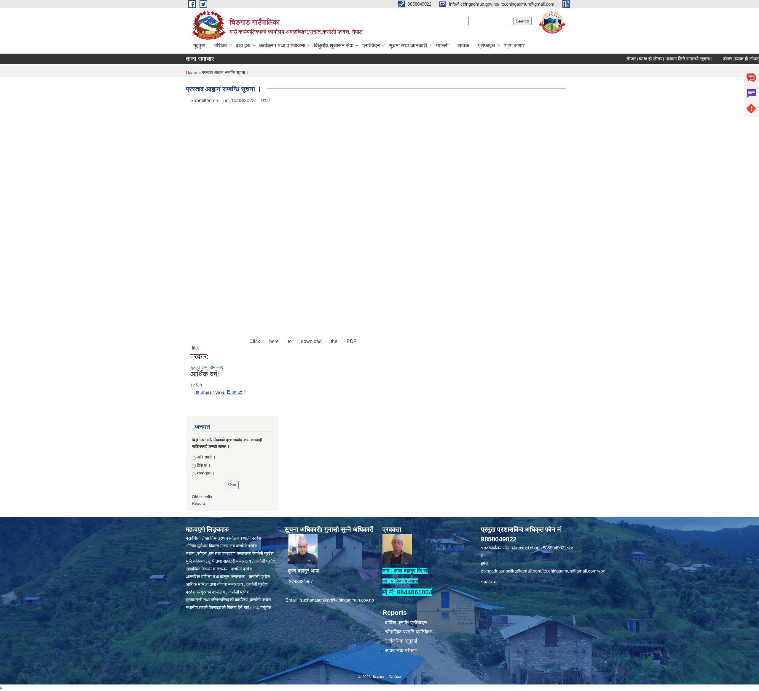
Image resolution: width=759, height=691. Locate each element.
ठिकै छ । (204, 465)
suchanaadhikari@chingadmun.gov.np (337, 599)
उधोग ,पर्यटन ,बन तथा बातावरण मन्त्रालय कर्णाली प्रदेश (230, 553)
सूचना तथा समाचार (206, 367)
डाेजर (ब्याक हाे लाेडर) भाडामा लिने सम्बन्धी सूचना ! (646, 58)
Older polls (202, 496)
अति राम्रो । (206, 457)
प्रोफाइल (486, 46)
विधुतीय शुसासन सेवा (333, 46)
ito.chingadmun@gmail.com (570, 570)
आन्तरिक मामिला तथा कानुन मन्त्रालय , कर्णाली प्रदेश (228, 576)
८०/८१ (196, 384)
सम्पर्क (463, 46)
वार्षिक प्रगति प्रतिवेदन (406, 623)
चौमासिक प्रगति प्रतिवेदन (409, 632)
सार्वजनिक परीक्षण (401, 650)
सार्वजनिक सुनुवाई (401, 641)
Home (191, 72)
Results (199, 503)
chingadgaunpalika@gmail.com (511, 570)
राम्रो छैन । (205, 473)
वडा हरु (243, 46)
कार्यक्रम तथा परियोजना (282, 46)
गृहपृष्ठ (199, 46)
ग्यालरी (442, 46)
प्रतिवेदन (371, 46)
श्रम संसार (514, 46)
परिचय (220, 46)
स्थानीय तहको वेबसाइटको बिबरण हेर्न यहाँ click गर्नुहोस (228, 607)
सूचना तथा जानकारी (408, 46)
